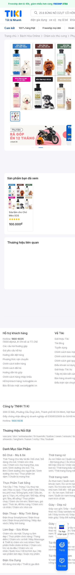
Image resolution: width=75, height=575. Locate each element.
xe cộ (52, 19)
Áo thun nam (55, 481)
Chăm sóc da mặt (12, 533)
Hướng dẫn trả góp (12, 372)
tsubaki (50, 439)
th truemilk (39, 436)
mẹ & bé (63, 19)
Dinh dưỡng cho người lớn (22, 470)
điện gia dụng (39, 19)
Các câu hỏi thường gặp (15, 346)
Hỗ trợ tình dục (29, 551)
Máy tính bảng (17, 523)
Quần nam (69, 481)
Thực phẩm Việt (30, 489)
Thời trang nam (58, 476)
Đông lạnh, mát (25, 492)
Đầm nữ (60, 459)
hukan (28, 439)
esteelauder (25, 436)
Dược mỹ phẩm (32, 554)
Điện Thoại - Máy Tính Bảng (20, 513)
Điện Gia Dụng (12, 560)
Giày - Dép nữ (57, 504)
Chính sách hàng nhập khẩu (17, 376)
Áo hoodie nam (63, 486)
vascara (7, 436)
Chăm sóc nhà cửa (22, 507)
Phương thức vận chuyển (15, 359)
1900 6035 (17, 420)
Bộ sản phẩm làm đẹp (22, 552)
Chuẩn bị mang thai (19, 476)
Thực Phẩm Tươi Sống (16, 482)
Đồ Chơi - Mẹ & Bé (14, 455)
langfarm (18, 439)
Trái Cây (7, 486)
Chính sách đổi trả (12, 368)
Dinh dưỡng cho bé (19, 467)
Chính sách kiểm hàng (14, 363)
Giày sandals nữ (66, 511)
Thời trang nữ (57, 455)
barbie (50, 436)
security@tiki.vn (28, 385)
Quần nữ (70, 459)
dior (15, 436)
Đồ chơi (35, 459)
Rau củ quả (14, 489)
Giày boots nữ (60, 514)
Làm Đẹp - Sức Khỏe (15, 529)
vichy (36, 439)
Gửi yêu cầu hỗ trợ (12, 350)
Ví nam (52, 559)
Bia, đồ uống (14, 498)
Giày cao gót (55, 508)
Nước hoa (15, 551)
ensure (67, 436)
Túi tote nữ (68, 549)
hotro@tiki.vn (30, 381)
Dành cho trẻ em (18, 501)
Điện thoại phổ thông (19, 520)
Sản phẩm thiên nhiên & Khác (21, 544)
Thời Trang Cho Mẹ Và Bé (16, 459)
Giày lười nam (56, 527)
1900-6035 (17, 338)
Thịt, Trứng (19, 486)
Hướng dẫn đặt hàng (13, 355)
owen (59, 436)
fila (42, 439)
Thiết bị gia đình (31, 564)
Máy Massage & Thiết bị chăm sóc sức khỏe (23, 541)
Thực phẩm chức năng (20, 536)
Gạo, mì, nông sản (19, 495)
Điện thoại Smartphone (15, 517)
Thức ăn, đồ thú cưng (19, 504)
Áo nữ (52, 459)
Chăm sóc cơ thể (18, 539)
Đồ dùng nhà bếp (12, 564)
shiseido (7, 439)
